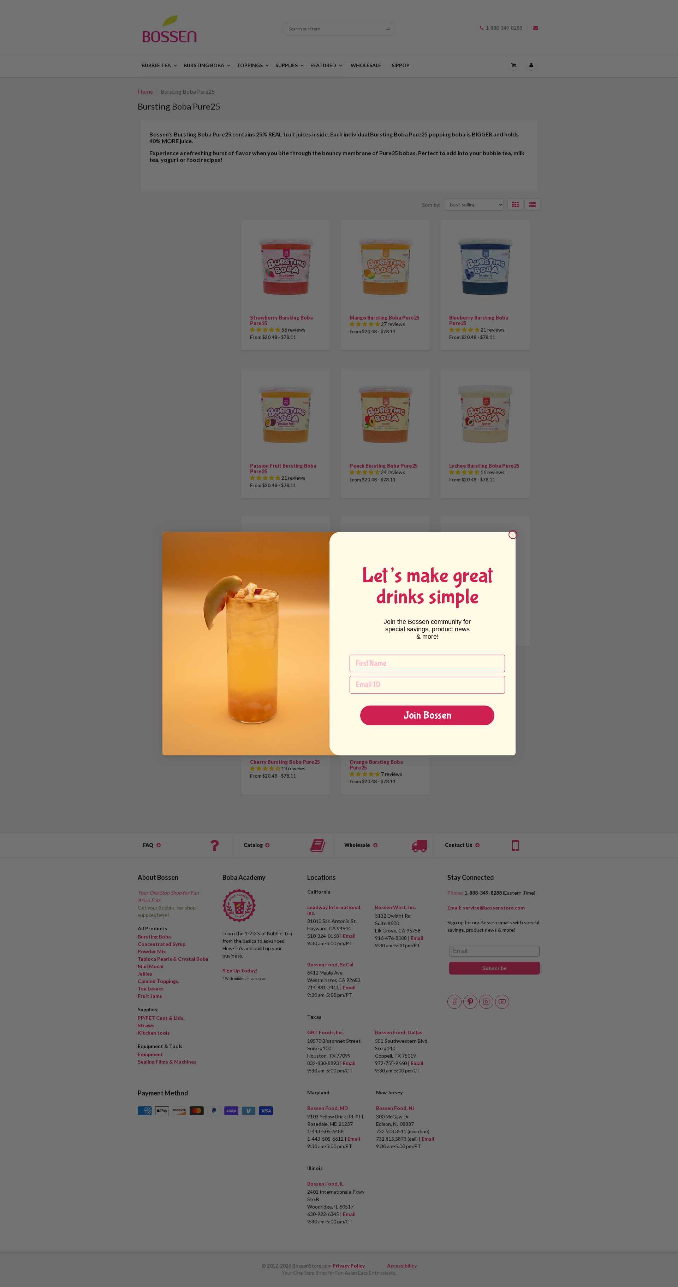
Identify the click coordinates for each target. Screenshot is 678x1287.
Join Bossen (427, 715)
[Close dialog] (513, 534)
